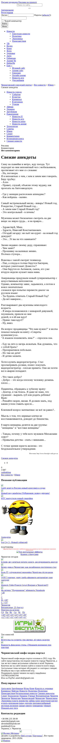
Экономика (6, 701)
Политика (32, 691)
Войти (4, 24)
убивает (47, 705)
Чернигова (16, 698)
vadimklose (6, 472)
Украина (23, 696)
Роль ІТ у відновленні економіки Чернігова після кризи (27, 572)
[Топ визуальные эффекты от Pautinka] (29, 552)
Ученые (31, 696)
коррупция (46, 701)
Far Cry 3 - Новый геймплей (14, 542)
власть (15, 701)
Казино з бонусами (29, 554)
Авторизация (7, 10)
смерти (28, 705)
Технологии (13, 696)
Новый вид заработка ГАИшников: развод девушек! (25, 493)
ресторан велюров (9, 705)
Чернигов (5, 698)
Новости (23, 691)
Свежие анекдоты (9, 458)
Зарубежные (17, 688)
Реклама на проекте (27, 2)
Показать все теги (9, 708)
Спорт (4, 696)
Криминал (6, 691)
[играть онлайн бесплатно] (29, 632)
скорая (22, 705)
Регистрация (7, 12)
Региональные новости (26, 693)
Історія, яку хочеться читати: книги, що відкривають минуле (29, 562)
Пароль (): (42, 15)
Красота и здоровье (44, 688)
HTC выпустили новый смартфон (17, 498)
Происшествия (8, 693)
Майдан (15, 691)
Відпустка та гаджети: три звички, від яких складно (25, 640)
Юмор (17, 475)
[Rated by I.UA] (25, 733)
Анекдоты (6, 537)
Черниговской (28, 698)
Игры (26, 688)
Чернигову (40, 698)
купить (4, 703)
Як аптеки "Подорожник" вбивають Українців (23, 590)
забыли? (46, 15)
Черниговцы (51, 698)
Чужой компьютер (13, 21)
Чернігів (54, 696)
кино (37, 701)
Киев (32, 688)
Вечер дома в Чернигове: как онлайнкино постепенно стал (28, 567)
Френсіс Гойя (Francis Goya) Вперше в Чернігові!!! (24, 585)
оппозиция (13, 703)
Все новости (7, 475)
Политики (42, 691)
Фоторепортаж (43, 696)
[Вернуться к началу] (5, 740)
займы (32, 701)
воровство (23, 701)
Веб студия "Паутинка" (32, 736)
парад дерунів (25, 703)
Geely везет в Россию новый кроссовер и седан (23, 488)
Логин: (4, 15)
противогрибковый (42, 703)
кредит (54, 701)
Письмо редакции (9, 2)
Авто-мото (6, 688)
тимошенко (37, 705)
